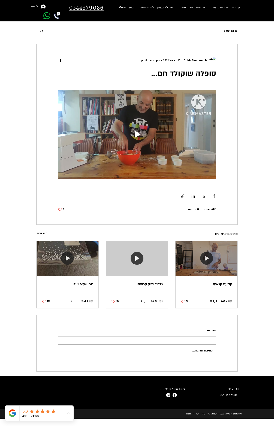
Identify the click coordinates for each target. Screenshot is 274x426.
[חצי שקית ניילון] (67, 258)
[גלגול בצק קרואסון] (137, 258)
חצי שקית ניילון (82, 284)
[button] (42, 31)
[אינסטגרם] (168, 395)
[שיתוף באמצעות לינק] (183, 196)
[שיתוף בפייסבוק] (214, 196)
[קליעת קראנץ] (206, 258)
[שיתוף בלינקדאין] (193, 196)
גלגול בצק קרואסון (149, 284)
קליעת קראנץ (222, 284)
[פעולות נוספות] (60, 60)
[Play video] (137, 134)
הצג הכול (41, 233)
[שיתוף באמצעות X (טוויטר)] (204, 196)
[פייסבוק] (175, 395)
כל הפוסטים (230, 31)
